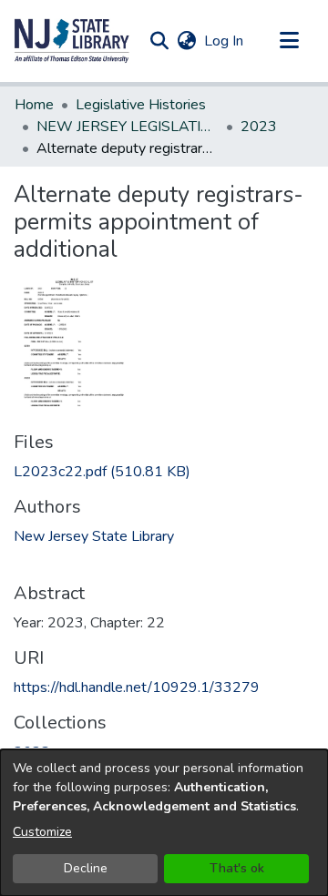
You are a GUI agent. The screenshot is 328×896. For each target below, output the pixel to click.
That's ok (237, 868)
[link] (102, 472)
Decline (86, 868)
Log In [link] (224, 41)
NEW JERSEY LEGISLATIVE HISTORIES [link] (127, 127)
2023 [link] (259, 127)
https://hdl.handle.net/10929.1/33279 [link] (137, 687)
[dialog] (164, 822)
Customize (42, 831)
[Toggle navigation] (288, 41)
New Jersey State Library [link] (94, 536)
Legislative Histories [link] (141, 105)
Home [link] (34, 105)
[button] (72, 41)
